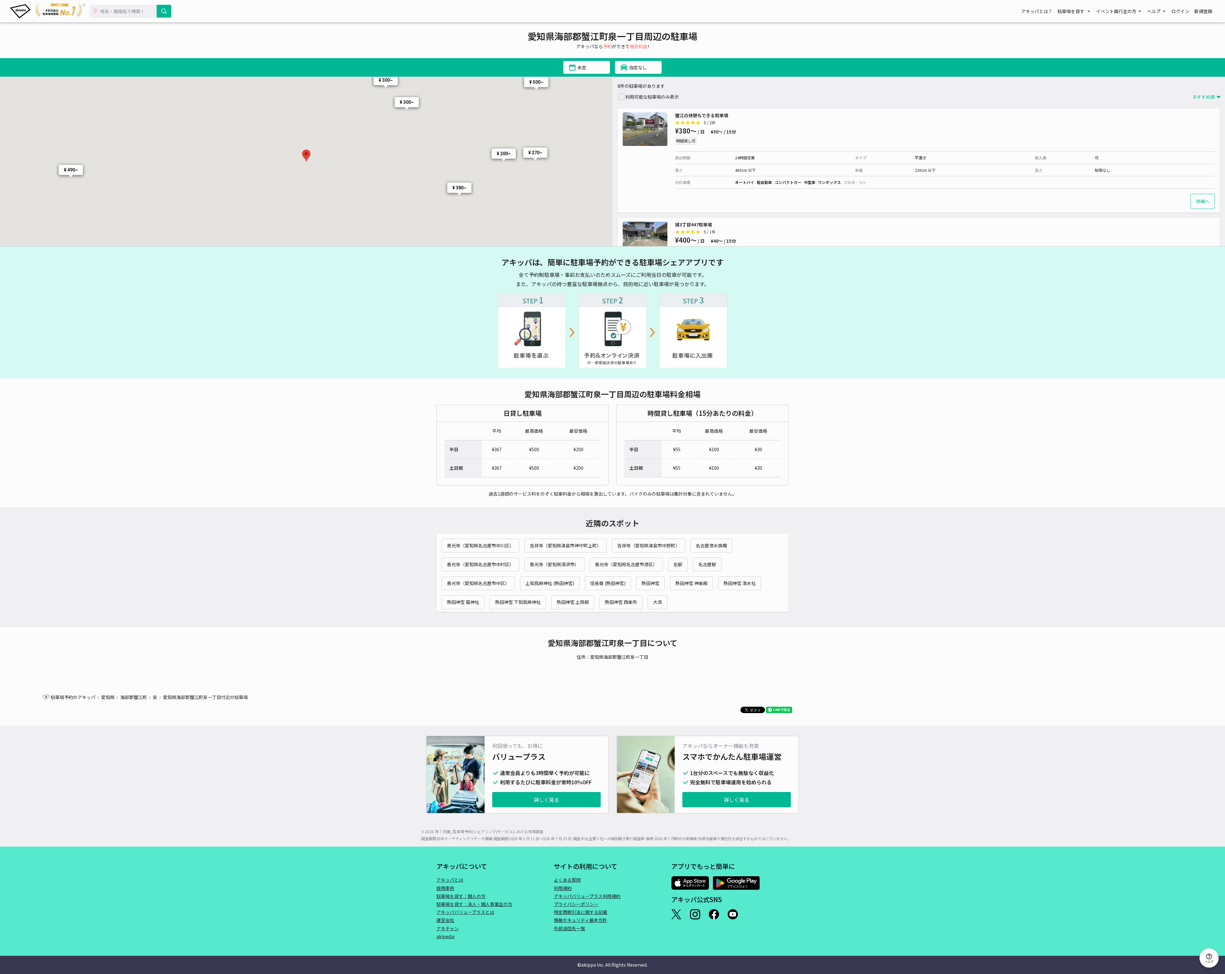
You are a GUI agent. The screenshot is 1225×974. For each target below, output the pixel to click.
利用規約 (563, 888)
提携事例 (445, 888)
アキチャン (447, 928)
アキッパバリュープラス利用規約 (587, 896)
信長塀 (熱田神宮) (608, 583)
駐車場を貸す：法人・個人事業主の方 (474, 904)
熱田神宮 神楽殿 (691, 583)
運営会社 (445, 920)
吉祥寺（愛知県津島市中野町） (648, 545)
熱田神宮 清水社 (740, 583)
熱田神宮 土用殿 (573, 602)
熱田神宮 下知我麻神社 (518, 602)
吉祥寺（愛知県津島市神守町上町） (565, 545)
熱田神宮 (650, 583)
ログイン (1180, 11)
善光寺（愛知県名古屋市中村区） (480, 564)
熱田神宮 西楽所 (621, 602)
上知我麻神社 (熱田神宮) (549, 583)
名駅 (677, 564)
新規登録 (1203, 11)
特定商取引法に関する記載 (580, 912)
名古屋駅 (707, 564)
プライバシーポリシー (576, 904)
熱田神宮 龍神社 (463, 602)
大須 (657, 602)
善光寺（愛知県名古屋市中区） (478, 583)
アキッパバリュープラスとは (465, 912)
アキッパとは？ (1036, 11)
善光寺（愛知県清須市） (554, 564)
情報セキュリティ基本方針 (580, 920)
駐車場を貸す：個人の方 (461, 896)
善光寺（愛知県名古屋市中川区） (480, 545)
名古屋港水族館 (711, 545)
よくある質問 (567, 880)
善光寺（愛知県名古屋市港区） (626, 564)
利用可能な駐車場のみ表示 (652, 97)
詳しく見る (546, 799)
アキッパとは (449, 880)
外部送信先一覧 (569, 928)
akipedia (445, 936)
